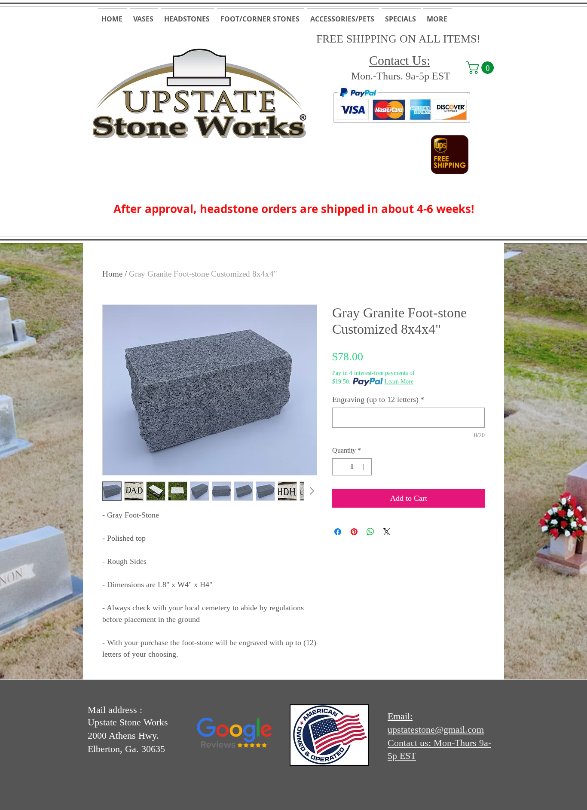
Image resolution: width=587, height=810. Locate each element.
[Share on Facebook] (338, 532)
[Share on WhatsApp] (370, 532)
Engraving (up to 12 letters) (378, 399)
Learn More (399, 381)
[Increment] (364, 467)
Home (112, 273)
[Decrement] (339, 467)
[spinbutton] (351, 467)
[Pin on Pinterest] (354, 532)
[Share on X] (387, 532)
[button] (143, 15)
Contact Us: (399, 60)
